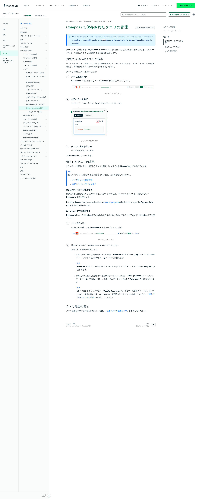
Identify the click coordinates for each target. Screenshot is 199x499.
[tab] (27, 15)
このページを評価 (169, 27)
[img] (164, 31)
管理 (4, 40)
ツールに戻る (27, 23)
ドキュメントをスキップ (34, 90)
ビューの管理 (27, 61)
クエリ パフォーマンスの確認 (36, 97)
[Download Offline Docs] (44, 495)
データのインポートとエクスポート (32, 141)
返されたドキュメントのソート (36, 77)
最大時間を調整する (33, 82)
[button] (143, 5)
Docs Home (70, 21)
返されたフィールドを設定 (35, 73)
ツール (79, 21)
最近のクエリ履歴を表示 (117, 311)
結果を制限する (31, 93)
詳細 (21, 171)
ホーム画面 (24, 47)
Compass (87, 21)
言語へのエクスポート (33, 101)
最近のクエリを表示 (35, 112)
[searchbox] (143, 14)
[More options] (153, 27)
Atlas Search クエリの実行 (35, 104)
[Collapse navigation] (49, 495)
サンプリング (27, 134)
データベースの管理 (30, 54)
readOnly (141, 40)
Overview (23, 32)
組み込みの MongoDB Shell (29, 149)
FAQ (21, 167)
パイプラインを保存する (82, 180)
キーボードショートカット (29, 163)
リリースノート (25, 174)
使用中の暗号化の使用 (30, 138)
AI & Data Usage (26, 160)
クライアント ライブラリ (9, 47)
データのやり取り (100, 21)
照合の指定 (30, 86)
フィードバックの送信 (27, 178)
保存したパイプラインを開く (84, 184)
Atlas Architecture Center (8, 60)
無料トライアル (185, 5)
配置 (4, 29)
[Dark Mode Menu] (193, 14)
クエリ (110, 21)
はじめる (5, 24)
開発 (4, 35)
